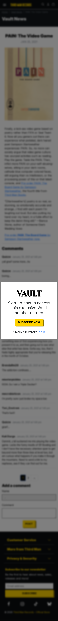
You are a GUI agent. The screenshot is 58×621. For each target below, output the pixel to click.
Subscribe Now (29, 322)
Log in (41, 332)
